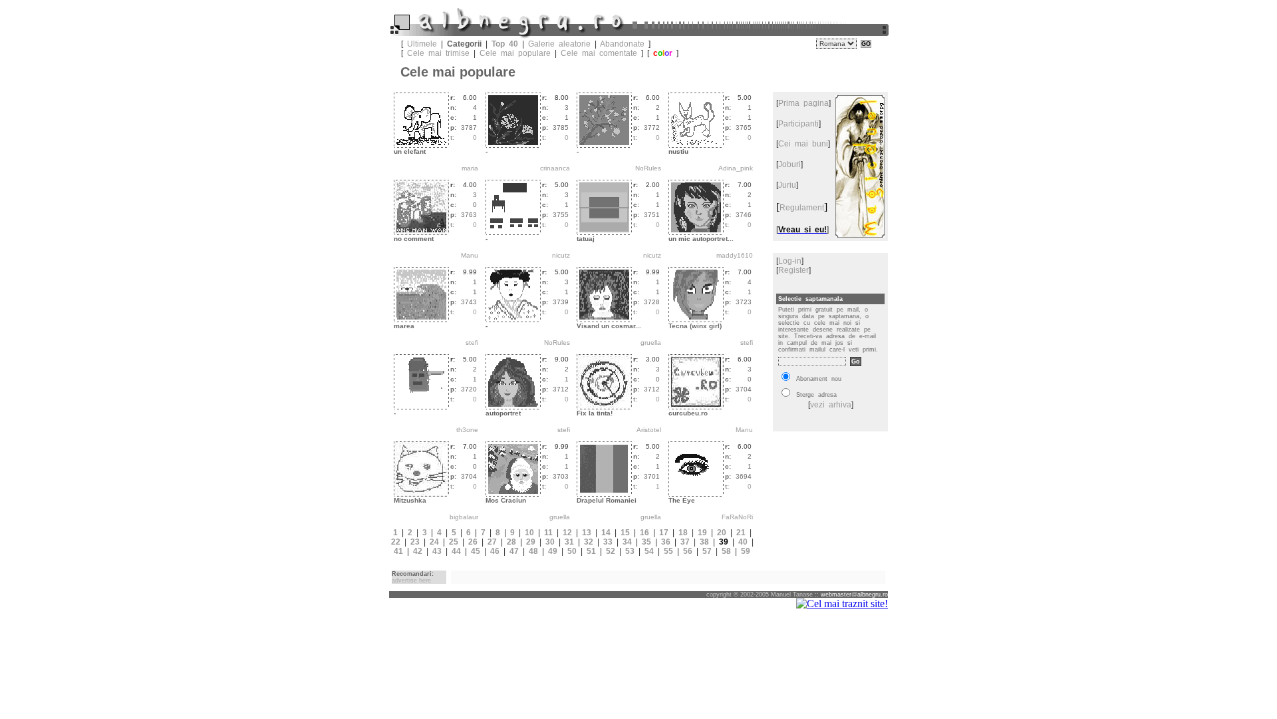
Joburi (789, 164)
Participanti (798, 123)
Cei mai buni (803, 143)
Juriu (787, 185)
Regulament (802, 207)
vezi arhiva (830, 404)
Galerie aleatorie (559, 44)
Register (793, 270)
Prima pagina (803, 103)
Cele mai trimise (438, 53)
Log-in (789, 261)
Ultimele (422, 44)
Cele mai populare (515, 53)
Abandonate (622, 44)
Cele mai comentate (599, 53)
